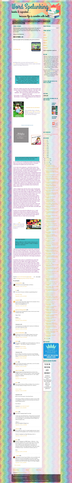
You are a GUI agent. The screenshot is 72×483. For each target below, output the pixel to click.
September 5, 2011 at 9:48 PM (20, 462)
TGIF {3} (47, 276)
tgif (32, 278)
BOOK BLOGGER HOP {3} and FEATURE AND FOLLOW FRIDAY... (52, 279)
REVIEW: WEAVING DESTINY (52, 282)
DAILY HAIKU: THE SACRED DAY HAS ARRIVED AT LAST (52, 204)
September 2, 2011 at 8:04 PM (20, 407)
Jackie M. (17, 428)
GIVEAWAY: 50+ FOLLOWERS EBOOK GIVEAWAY (51, 315)
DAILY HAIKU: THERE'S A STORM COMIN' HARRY (51, 185)
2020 (46, 141)
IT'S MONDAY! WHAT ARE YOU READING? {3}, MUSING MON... (52, 229)
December (48, 158)
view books (57, 129)
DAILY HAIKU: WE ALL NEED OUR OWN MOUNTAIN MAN (52, 297)
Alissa (16, 361)
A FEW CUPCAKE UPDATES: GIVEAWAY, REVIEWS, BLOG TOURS (52, 179)
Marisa (16, 411)
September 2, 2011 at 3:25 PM (20, 357)
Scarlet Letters (18, 318)
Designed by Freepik (23, 477)
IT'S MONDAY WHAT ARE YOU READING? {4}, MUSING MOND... (52, 194)
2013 (46, 153)
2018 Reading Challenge (55, 121)
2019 (46, 143)
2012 (46, 155)
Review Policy (52, 71)
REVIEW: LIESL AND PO (50, 261)
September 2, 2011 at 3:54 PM (20, 366)
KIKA (16, 382)
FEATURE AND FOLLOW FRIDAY (33, 107)
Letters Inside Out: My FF (24, 406)
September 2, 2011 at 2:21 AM (20, 286)
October (47, 162)
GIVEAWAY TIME (49, 263)
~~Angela (17, 455)
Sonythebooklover (18, 283)
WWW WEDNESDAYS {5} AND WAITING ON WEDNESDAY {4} (52, 212)
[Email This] (36, 276)
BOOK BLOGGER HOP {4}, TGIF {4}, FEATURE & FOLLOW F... (52, 248)
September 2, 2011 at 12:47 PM (21, 328)
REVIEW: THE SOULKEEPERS (52, 329)
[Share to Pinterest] (39, 276)
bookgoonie (17, 300)
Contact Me (47, 21)
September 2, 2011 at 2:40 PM (20, 348)
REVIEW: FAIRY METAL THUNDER (50, 207)
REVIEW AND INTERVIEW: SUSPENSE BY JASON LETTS (52, 251)
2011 (46, 157)
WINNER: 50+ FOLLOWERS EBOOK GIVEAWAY (51, 307)
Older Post (38, 470)
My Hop (16, 376)
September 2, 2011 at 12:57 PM (21, 337)
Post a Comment (17, 465)
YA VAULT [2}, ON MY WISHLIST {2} (50, 241)
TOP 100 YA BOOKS (49, 238)
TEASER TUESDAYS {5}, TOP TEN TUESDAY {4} (51, 188)
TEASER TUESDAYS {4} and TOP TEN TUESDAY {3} (52, 219)
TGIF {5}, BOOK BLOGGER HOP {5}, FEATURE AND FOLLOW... (52, 169)
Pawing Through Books (22, 356)
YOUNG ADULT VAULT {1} (51, 273)
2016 (46, 148)
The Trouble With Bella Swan (51, 259)
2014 (46, 152)
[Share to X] (38, 276)
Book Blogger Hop (16, 49)
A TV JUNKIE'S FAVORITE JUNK (52, 271)
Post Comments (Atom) (22, 472)
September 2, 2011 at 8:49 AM (20, 320)
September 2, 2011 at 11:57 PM (21, 435)
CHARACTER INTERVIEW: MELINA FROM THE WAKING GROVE (52, 171)
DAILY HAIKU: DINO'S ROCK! (52, 176)
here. (20, 344)
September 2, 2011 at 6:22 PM (20, 378)
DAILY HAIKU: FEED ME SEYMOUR (50, 336)
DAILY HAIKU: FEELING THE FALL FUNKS (51, 254)
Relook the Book (23, 346)
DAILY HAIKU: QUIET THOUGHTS (50, 304)
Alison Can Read (37, 111)
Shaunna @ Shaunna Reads (20, 309)
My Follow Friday (18, 294)
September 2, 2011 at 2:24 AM (20, 296)
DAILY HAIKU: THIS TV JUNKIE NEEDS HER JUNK (52, 287)
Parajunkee (30, 111)
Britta (16, 439)
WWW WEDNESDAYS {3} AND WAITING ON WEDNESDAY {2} (52, 290)
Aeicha (56, 122)
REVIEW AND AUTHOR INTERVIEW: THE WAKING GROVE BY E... (51, 235)
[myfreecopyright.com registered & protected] (21, 475)
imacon (39, 480)
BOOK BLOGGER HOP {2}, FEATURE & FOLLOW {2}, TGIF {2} (51, 326)
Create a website (18, 389)
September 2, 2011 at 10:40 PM (21, 424)
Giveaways (41, 21)
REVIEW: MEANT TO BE (50, 293)
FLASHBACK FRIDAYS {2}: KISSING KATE (51, 318)
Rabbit (16, 341)
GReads (15, 225)
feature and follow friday (27, 278)
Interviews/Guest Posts (34, 21)
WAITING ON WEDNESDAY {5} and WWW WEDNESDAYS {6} (52, 182)
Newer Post (16, 470)
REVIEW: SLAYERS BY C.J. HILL (52, 174)
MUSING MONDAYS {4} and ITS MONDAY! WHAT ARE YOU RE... (52, 268)
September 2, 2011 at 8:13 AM (20, 305)
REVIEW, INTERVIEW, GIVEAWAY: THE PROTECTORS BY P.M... (51, 200)
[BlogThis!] (37, 276)
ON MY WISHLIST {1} (50, 274)
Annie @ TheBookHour (19, 332)
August (47, 338)
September (48, 163)
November (48, 160)
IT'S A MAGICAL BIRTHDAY (51, 223)
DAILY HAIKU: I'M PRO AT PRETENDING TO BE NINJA (51, 324)
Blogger (47, 480)
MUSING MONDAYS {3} (50, 302)
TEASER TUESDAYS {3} (50, 294)
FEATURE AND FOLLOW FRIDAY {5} (50, 197)
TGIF (19, 222)
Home (14, 21)
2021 (46, 140)
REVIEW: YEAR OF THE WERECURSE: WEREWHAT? (52, 310)
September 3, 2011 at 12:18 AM (21, 451)
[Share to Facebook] (38, 276)
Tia (16, 290)
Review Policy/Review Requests (18, 23)
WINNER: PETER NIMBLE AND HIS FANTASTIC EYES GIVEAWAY (52, 332)
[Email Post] (34, 276)
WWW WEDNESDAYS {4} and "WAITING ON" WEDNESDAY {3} (52, 256)
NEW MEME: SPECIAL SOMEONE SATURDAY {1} (51, 166)
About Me (19, 21)
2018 (46, 145)
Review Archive (25, 21)
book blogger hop (19, 278)
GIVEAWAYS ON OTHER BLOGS (52, 243)
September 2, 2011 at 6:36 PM (20, 390)
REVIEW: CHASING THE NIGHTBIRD (50, 321)
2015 (46, 150)
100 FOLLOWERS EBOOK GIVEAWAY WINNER (51, 222)
